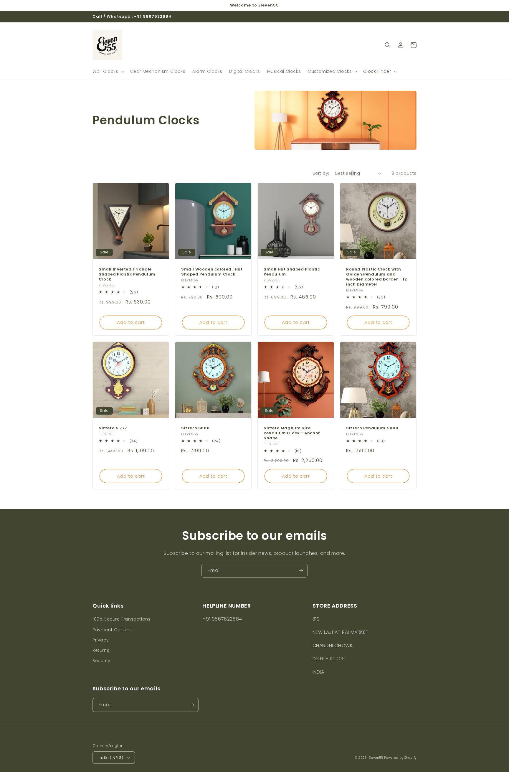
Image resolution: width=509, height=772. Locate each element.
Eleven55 (375, 757)
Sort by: (321, 173)
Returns (100, 650)
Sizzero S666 (195, 428)
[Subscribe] (300, 571)
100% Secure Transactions (121, 619)
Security (101, 661)
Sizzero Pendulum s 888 (372, 428)
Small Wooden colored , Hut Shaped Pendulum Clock (212, 272)
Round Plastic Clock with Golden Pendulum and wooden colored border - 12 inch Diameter (376, 277)
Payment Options (112, 630)
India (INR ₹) (111, 758)
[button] (107, 71)
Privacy (100, 640)
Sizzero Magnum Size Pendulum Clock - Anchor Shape (292, 433)
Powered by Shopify (400, 757)
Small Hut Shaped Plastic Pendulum (292, 272)
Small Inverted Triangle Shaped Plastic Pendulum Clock (127, 274)
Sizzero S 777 (113, 428)
